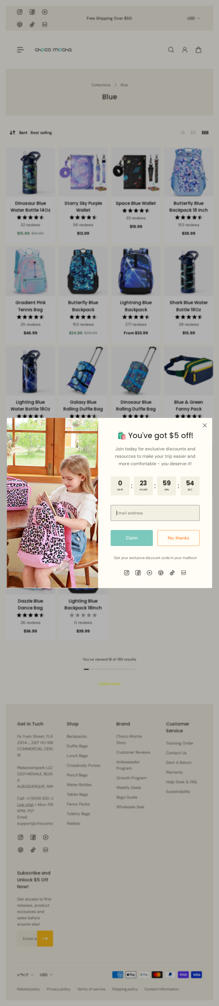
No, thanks (178, 538)
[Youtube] (149, 573)
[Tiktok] (172, 573)
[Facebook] (138, 573)
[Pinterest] (161, 573)
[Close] (205, 425)
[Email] (183, 573)
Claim (132, 538)
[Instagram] (126, 573)
